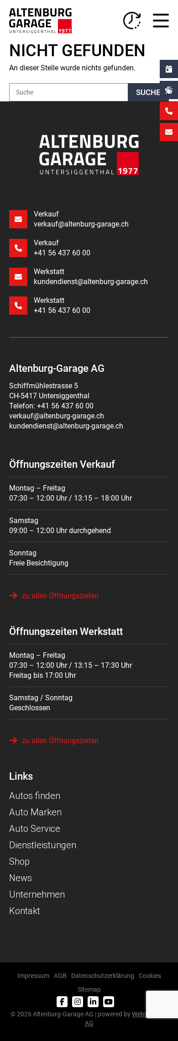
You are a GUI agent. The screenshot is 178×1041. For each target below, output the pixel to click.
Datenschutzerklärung (102, 975)
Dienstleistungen (42, 845)
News (20, 877)
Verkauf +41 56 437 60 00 (62, 247)
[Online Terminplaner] (169, 69)
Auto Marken (35, 812)
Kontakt (24, 910)
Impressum (33, 975)
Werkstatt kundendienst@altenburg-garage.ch (91, 276)
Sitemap (89, 989)
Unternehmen (37, 894)
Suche (148, 92)
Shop (19, 861)
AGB (60, 975)
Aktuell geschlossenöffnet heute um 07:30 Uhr (132, 20)
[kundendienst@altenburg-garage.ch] (169, 132)
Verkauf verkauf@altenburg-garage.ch (81, 219)
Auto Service (34, 828)
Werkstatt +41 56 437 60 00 (62, 305)
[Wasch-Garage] (169, 90)
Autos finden (34, 795)
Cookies (150, 975)
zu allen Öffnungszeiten (60, 596)
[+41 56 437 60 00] (169, 111)
